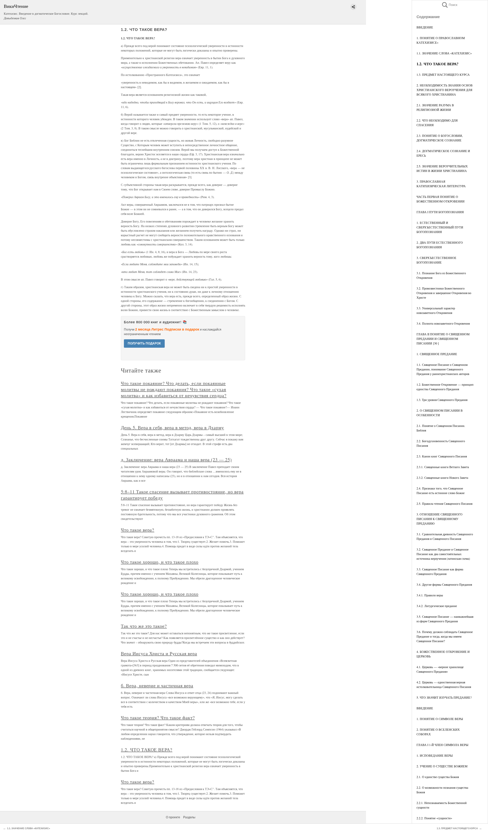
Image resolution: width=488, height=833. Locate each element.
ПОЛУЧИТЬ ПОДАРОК (144, 343)
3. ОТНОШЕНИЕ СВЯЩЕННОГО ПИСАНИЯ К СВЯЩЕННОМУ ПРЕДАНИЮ (439, 518)
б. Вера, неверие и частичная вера (157, 685)
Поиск (449, 4)
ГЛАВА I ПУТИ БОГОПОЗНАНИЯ (440, 212)
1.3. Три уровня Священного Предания (442, 400)
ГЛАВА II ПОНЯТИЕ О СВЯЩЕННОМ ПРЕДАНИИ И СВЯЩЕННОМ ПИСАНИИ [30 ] (443, 338)
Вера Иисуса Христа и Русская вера (159, 653)
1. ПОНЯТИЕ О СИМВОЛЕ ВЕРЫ (440, 719)
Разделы (189, 817)
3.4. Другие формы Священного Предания (444, 584)
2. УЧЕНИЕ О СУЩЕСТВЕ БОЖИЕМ (442, 766)
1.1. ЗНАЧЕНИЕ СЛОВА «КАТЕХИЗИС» (444, 53)
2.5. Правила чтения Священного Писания (444, 504)
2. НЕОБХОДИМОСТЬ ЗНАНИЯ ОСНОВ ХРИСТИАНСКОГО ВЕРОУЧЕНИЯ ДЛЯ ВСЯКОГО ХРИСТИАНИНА (445, 89)
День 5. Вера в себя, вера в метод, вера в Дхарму (172, 427)
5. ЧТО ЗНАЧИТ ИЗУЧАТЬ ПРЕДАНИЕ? (444, 697)
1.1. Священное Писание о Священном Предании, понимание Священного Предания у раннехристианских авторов (443, 369)
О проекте (173, 817)
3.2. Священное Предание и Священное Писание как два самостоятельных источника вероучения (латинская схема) (443, 553)
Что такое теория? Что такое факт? (158, 717)
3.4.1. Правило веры (430, 595)
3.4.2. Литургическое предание (437, 606)
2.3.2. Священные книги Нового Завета (442, 478)
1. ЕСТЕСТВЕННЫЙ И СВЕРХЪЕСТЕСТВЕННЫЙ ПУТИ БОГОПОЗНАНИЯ (440, 227)
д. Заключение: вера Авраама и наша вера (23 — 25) (176, 459)
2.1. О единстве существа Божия (438, 777)
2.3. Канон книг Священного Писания (442, 456)
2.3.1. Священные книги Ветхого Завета (443, 467)
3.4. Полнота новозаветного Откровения (443, 323)
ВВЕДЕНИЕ (425, 27)
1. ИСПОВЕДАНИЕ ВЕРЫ (435, 755)
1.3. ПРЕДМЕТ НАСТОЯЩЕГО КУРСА (443, 75)
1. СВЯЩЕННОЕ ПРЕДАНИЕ (437, 354)
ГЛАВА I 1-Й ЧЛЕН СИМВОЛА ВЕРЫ (442, 745)
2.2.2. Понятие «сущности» (434, 818)
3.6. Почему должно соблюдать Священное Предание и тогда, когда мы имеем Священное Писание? (445, 636)
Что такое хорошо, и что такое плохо (159, 562)
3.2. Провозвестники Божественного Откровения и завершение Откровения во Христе (444, 292)
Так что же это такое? (144, 626)
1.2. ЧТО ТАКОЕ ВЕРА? (146, 750)
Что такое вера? (137, 530)
